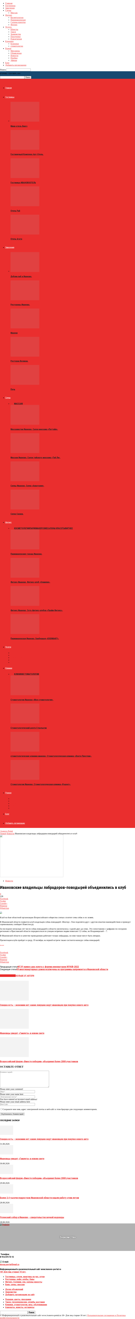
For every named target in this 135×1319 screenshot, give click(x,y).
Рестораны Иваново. (20, 304)
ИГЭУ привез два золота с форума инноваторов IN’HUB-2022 (48, 966)
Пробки (14, 58)
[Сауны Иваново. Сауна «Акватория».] (25, 480)
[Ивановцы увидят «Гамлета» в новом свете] (14, 1028)
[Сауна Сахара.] (25, 509)
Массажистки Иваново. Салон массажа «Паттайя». (34, 429)
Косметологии (17, 17)
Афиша (14, 60)
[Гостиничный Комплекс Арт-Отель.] (25, 149)
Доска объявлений (14, 1289)
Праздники (16, 36)
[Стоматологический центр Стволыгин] (25, 722)
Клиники (9, 41)
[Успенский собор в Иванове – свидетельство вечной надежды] (6, 1212)
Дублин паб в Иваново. (21, 276)
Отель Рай (15, 211)
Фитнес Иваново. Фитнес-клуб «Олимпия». (30, 582)
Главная (8, 3)
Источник (2, 945)
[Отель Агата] (25, 234)
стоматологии (17, 46)
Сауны (8, 10)
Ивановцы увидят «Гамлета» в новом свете (22, 1033)
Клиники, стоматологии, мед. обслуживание (26, 1304)
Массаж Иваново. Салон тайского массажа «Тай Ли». (35, 457)
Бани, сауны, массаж (15, 1284)
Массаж (14, 13)
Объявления (16, 53)
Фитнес (8, 15)
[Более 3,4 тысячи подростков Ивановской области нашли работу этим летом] (6, 1193)
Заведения (10, 8)
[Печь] (25, 384)
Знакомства (16, 34)
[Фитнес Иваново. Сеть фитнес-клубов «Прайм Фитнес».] (25, 605)
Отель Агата (16, 239)
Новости (14, 55)
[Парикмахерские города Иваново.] (25, 549)
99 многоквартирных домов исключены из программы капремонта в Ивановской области (62, 969)
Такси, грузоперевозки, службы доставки (25, 1302)
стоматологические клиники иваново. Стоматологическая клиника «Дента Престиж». (51, 756)
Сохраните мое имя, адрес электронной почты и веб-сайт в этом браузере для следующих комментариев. (50, 1109)
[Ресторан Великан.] (25, 356)
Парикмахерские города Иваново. (26, 554)
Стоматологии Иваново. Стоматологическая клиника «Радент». (41, 784)
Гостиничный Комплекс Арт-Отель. (27, 154)
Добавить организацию (15, 65)
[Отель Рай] (25, 205)
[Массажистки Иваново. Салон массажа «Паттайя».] (25, 424)
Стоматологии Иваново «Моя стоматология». (32, 699)
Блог (7, 63)
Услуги (8, 27)
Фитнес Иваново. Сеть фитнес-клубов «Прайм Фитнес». (37, 610)
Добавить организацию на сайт (20, 1294)
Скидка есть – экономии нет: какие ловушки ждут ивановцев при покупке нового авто (44, 1005)
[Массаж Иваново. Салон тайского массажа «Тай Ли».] (25, 452)
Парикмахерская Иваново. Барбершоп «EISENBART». (35, 638)
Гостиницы (10, 5)
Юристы (14, 29)
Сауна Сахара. (17, 514)
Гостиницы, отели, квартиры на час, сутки (25, 1276)
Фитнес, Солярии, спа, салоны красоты (23, 1282)
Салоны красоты (18, 22)
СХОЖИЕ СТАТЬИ (8, 975)
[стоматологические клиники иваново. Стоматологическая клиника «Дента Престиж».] (25, 751)
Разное (8, 48)
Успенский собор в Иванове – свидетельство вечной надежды (32, 1217)
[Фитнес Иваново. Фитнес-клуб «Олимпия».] (25, 577)
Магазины (15, 51)
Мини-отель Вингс (19, 126)
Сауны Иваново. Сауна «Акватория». (27, 485)
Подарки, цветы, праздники (18, 1299)
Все (12, 403)
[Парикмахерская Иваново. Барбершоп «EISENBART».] (25, 633)
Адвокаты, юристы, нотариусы (19, 1307)
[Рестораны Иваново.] (25, 299)
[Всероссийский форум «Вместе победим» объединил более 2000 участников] (14, 1056)
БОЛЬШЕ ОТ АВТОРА (25, 975)
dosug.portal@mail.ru (9, 1264)
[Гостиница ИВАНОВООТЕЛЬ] (25, 177)
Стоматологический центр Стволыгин (29, 728)
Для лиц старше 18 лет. (13, 1272)
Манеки (14, 333)
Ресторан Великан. (19, 361)
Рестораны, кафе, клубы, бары (19, 1279)
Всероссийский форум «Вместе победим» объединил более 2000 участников (39, 1061)
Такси (13, 32)
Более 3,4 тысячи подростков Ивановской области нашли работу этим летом (39, 1197)
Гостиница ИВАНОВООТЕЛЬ (23, 182)
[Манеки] (25, 328)
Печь (13, 389)
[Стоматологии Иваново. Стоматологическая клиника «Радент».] (25, 779)
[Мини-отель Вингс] (25, 121)
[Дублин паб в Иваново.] (25, 271)
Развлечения (16, 39)
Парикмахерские (18, 20)
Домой (3, 833)
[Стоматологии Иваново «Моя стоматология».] (25, 694)
